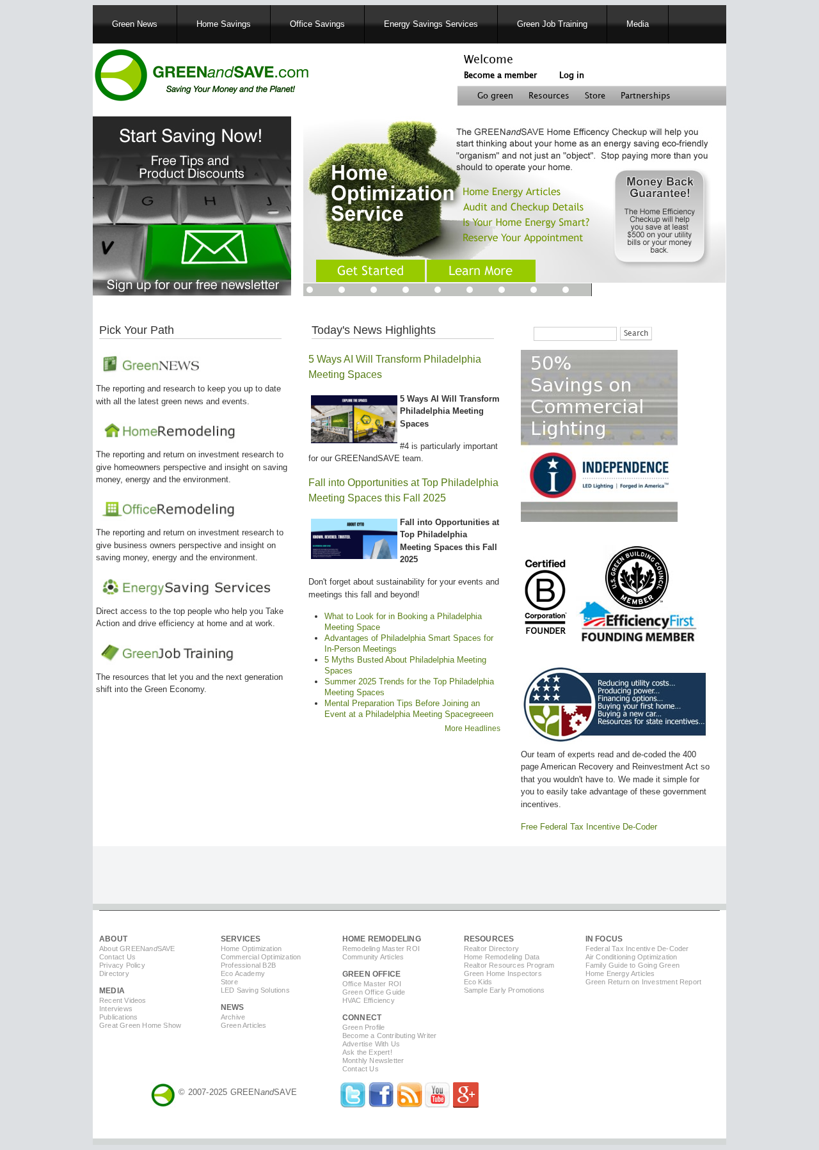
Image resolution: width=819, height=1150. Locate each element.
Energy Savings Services (431, 24)
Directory (114, 973)
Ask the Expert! (367, 1052)
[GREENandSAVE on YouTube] (437, 1105)
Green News (134, 24)
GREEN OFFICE (371, 974)
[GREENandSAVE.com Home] (163, 1092)
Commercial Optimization (261, 957)
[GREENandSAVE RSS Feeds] (409, 1105)
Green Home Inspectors (503, 973)
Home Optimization (251, 948)
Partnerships (646, 96)
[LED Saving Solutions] (599, 519)
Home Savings (223, 24)
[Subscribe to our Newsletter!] (192, 292)
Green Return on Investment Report (643, 982)
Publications (118, 1017)
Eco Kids (478, 982)
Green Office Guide (374, 992)
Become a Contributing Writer (389, 1035)
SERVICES (241, 938)
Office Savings (317, 24)
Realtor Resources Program (509, 965)
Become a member (500, 75)
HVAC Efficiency (368, 1000)
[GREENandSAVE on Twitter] (353, 1105)
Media (637, 24)
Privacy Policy (122, 965)
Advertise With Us (371, 1044)
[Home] (201, 76)
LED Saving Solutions (255, 990)
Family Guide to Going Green (632, 965)
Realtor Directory (491, 948)
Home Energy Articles (620, 973)
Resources (549, 96)
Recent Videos (123, 1000)
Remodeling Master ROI (381, 948)
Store (595, 96)
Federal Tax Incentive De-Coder (637, 948)
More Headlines (472, 728)
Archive (233, 1017)
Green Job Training (552, 24)
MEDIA (112, 990)
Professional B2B (248, 965)
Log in (571, 75)
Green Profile (363, 1027)
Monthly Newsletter (373, 1060)
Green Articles (244, 1025)
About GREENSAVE (137, 948)
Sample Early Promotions (504, 990)
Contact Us (117, 957)
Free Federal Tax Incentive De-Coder (589, 826)
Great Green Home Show (140, 1025)
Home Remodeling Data (502, 957)
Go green (495, 96)
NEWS (232, 1007)
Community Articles (373, 957)
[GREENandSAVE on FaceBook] (381, 1105)
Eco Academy (243, 973)
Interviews (115, 1008)
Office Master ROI (371, 984)
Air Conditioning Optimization (631, 957)
